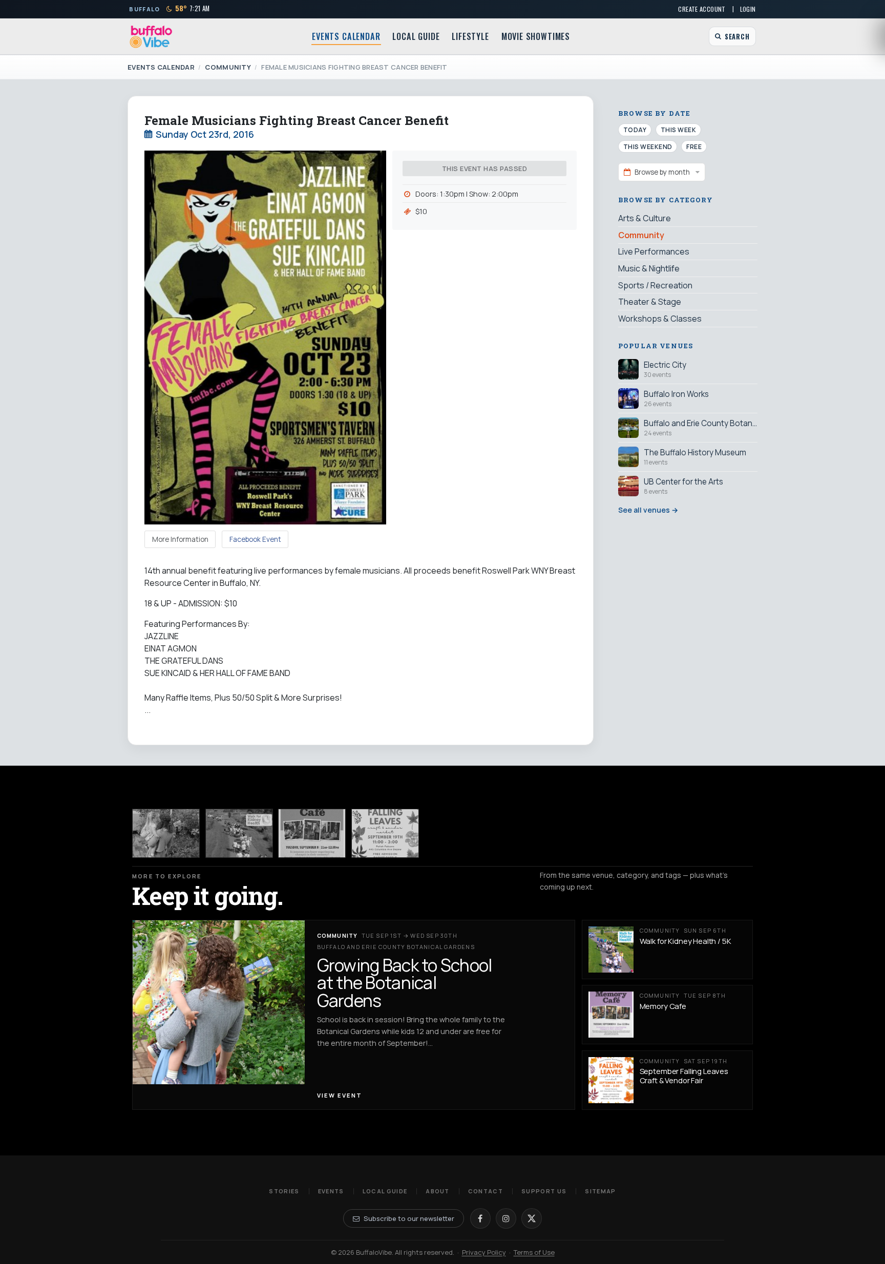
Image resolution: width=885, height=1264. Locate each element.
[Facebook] (480, 1218)
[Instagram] (506, 1218)
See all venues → (648, 510)
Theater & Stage (649, 301)
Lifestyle (470, 36)
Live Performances (653, 251)
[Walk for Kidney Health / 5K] (239, 833)
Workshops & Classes (660, 318)
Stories (284, 1191)
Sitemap (600, 1191)
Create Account (701, 9)
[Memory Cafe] (312, 833)
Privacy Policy (484, 1252)
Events (331, 1191)
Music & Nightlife (649, 267)
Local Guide (415, 36)
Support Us (543, 1191)
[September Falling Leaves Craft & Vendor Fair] (385, 833)
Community (227, 67)
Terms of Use (534, 1252)
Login (748, 9)
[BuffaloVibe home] (151, 36)
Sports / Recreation (655, 284)
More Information (180, 539)
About (438, 1191)
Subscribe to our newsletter (409, 1218)
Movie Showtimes (535, 36)
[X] (531, 1218)
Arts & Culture (644, 218)
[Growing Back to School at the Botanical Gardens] (166, 833)
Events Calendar (346, 36)
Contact (485, 1191)
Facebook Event (255, 539)
